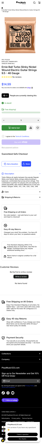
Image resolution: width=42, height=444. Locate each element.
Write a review (21, 277)
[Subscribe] (37, 381)
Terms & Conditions (22, 136)
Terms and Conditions (8, 387)
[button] (39, 3)
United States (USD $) (8, 412)
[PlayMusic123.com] (21, 2)
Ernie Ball (11, 63)
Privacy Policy (29, 385)
